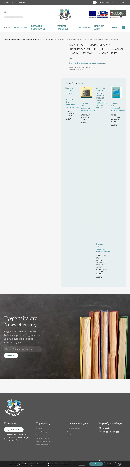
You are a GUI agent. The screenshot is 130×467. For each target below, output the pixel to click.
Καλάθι (69, 435)
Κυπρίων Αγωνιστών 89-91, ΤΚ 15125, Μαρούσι (17, 439)
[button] (100, 438)
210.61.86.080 (21, 2)
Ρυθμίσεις (110, 464)
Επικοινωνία (39, 428)
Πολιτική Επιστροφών (42, 438)
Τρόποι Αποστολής (42, 435)
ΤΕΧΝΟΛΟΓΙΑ (85, 27)
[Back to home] (65, 14)
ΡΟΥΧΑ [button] (115, 27)
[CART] (124, 27)
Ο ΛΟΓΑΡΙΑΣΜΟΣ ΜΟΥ (105, 2)
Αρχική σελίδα (8, 39)
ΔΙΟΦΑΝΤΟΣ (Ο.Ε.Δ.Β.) (35, 39)
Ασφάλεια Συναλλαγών (43, 441)
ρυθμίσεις (82, 465)
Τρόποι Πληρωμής (41, 432)
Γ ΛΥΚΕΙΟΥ (48, 39)
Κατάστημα (17, 39)
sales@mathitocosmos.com (17, 434)
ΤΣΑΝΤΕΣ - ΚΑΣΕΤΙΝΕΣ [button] (62, 27)
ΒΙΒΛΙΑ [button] (7, 27)
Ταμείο (69, 432)
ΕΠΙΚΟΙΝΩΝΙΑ (8, 2)
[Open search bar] (5, 12)
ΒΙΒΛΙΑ (24, 39)
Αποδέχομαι (96, 464)
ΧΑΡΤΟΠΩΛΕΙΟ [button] (21, 27)
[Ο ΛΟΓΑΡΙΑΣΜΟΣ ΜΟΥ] (95, 2)
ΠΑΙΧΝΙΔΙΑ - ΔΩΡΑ (99, 27)
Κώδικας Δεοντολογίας (43, 444)
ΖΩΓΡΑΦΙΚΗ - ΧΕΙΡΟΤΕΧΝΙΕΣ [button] (38, 27)
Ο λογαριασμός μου (73, 428)
